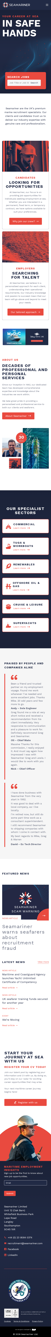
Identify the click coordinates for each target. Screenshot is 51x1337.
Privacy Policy (37, 1321)
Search (34, 82)
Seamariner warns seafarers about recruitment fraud (23, 937)
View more (43, 962)
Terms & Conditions (21, 1321)
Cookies (7, 1321)
